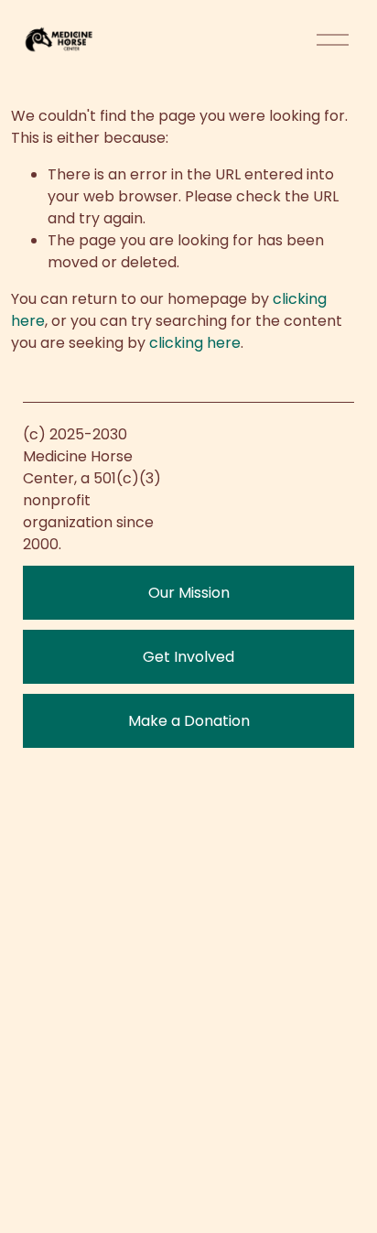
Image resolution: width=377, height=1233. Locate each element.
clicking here (195, 342)
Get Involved (188, 656)
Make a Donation (189, 720)
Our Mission (189, 592)
